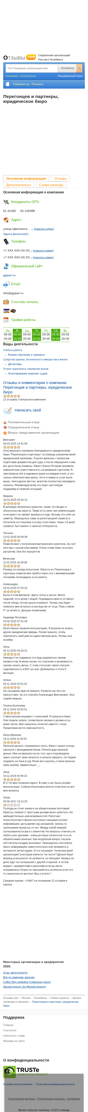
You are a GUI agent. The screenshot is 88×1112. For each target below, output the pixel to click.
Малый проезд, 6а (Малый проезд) (24, 986)
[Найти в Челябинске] (79, 68)
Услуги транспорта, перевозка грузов (25, 368)
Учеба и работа (12, 350)
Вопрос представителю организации (33, 432)
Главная (8, 1025)
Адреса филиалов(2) (15, 234)
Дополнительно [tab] (18, 185)
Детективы (15, 364)
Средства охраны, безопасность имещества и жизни (35, 359)
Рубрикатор (21, 84)
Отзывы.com (10, 998)
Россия (26, 998)
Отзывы (19, 57)
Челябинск (67, 68)
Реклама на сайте (14, 1041)
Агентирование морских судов (27, 373)
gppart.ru (9, 275)
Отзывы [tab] (60, 178)
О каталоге (9, 1030)
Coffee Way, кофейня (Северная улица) (27, 982)
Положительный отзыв (23, 422)
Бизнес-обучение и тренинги (26, 354)
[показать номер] (43, 250)
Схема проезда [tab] (51, 185)
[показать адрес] (44, 228)
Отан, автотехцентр (15, 972)
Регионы (37, 84)
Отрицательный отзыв (23, 427)
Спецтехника (27, 76)
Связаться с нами (14, 1035)
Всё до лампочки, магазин (19, 977)
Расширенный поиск (70, 76)
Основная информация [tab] (26, 178)
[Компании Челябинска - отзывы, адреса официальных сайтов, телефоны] (7, 84)
